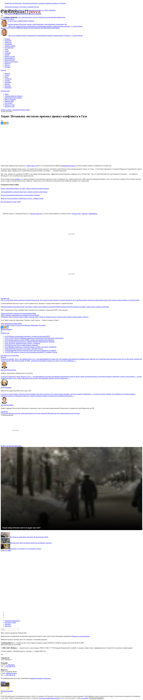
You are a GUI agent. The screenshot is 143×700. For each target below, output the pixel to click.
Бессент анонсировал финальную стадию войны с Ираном (20, 195)
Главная (7, 39)
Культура (8, 63)
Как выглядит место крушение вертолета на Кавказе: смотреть (31, 543)
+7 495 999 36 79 (9, 666)
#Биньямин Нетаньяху (38, 325)
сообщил (18, 179)
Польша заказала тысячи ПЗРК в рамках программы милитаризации (29, 340)
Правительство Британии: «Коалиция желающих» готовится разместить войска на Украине (35, 3)
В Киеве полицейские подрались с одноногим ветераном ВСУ (27, 336)
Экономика (8, 44)
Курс (2, 19)
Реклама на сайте (10, 622)
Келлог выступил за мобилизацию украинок (21, 345)
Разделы (3, 70)
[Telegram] (7, 123)
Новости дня (5, 333)
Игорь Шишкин (6, 387)
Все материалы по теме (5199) (11, 202)
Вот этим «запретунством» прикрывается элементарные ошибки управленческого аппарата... (40, 26)
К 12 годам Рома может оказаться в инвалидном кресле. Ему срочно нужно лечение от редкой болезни (105, 300)
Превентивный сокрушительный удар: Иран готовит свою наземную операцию (82, 307)
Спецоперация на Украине (13, 96)
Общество (8, 42)
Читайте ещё (5, 298)
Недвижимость (10, 58)
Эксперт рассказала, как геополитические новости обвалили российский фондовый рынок (35, 17)
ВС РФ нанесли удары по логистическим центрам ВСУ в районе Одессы (31, 352)
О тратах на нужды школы (9, 394)
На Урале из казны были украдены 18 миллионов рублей (29, 537)
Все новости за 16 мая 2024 (10, 355)
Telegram (84, 213)
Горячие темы (5, 91)
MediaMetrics (93, 213)
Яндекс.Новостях (36, 213)
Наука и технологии (11, 61)
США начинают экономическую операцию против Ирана (20, 315)
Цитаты (7, 84)
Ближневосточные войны (13, 97)
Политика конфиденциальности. (50, 698)
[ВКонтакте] (2, 123)
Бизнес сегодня (10, 56)
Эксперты (8, 82)
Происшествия (9, 60)
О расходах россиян (7, 359)
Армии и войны (10, 46)
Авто (6, 49)
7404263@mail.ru (11, 673)
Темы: (7, 94)
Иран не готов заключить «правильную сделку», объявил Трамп (22, 198)
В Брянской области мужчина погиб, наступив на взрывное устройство (30, 350)
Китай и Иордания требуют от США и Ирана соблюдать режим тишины (25, 188)
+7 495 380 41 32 (9, 675)
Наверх (3, 681)
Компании (8, 87)
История (7, 67)
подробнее (85, 698)
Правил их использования (80, 636)
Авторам (8, 624)
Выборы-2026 (9, 101)
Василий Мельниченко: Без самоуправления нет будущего (60, 413)
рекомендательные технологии (40, 678)
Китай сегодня (9, 106)
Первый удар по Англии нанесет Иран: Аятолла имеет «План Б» (67, 317)
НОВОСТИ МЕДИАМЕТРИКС (11, 446)
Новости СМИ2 (6, 550)
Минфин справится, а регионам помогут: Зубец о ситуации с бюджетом (30, 347)
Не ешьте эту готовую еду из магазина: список (25, 548)
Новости (7, 73)
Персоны (8, 86)
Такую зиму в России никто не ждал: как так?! (21, 528)
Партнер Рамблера (7, 691)
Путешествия (9, 47)
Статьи (7, 75)
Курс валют (8, 103)
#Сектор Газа (19, 325)
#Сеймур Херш (10, 325)
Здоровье (8, 53)
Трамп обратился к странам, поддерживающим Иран (18, 313)
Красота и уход (10, 105)
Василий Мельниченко (8, 370)
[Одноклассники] (5, 123)
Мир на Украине (10, 99)
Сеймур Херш (30, 165)
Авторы (7, 80)
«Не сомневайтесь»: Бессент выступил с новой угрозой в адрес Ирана (24, 192)
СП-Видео (8, 79)
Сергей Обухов (77, 26)
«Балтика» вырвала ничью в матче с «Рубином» (22, 343)
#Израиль (27, 325)
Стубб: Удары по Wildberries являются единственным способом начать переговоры (32, 28)
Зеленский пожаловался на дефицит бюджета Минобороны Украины (29, 341)
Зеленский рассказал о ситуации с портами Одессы (22, 7)
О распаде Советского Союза (10, 376)
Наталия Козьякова (7, 405)
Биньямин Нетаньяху (69, 165)
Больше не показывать (96, 698)
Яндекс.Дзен (76, 213)
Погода (7, 65)
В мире (7, 54)
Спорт (7, 51)
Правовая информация (12, 621)
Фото (6, 77)
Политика (8, 40)
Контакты (8, 626)
